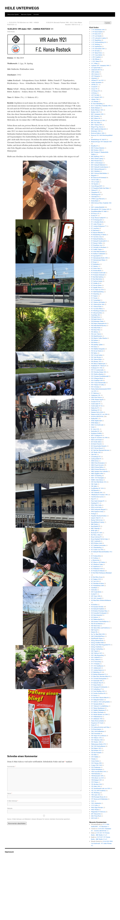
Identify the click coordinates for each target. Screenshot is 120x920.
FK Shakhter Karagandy (98, 349)
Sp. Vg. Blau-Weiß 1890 (98, 634)
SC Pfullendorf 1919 (97, 568)
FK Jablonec (94, 332)
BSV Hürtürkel (95, 171)
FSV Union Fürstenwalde (98, 382)
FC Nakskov (94, 266)
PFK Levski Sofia (96, 507)
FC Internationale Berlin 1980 (99, 258)
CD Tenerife (94, 184)
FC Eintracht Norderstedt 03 (99, 241)
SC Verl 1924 (95, 581)
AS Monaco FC (95, 91)
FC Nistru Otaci (95, 268)
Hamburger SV (95, 410)
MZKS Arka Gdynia (97, 480)
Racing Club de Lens (97, 520)
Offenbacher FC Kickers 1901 (99, 494)
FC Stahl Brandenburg (97, 292)
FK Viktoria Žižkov (96, 359)
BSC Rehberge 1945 (97, 156)
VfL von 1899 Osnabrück (98, 790)
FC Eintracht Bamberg (97, 239)
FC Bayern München (97, 232)
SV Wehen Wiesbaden (97, 712)
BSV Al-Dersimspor (97, 163)
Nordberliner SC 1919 (97, 488)
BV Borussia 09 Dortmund (98, 177)
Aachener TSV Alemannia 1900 (100, 65)
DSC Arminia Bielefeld (97, 207)
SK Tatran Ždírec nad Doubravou (100, 628)
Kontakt (36, 14)
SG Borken (94, 604)
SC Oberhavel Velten (97, 564)
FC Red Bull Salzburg (97, 277)
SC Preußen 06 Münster (98, 571)
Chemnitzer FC (95, 192)
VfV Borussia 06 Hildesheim (99, 799)
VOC (92, 801)
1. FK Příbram (95, 59)
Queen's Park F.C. (96, 518)
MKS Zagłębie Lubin (97, 473)
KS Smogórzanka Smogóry (99, 446)
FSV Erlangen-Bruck (97, 378)
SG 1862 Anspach (96, 598)
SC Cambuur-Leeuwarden (98, 545)
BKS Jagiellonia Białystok (98, 129)
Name (9, 793)
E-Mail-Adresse (12, 801)
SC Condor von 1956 (97, 549)
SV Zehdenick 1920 (96, 719)
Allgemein (94, 78)
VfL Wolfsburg (95, 793)
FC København (95, 264)
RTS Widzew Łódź (96, 543)
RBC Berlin (94, 524)
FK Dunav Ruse (95, 330)
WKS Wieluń (95, 809)
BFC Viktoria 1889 (96, 125)
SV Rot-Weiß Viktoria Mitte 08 (100, 697)
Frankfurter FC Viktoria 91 (98, 366)
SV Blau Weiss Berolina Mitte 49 (100, 676)
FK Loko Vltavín (96, 334)
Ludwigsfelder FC (96, 459)
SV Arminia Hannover (97, 670)
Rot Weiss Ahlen (96, 535)
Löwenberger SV (96, 456)
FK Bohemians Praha (97, 321)
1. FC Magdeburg (96, 40)
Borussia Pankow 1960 (97, 133)
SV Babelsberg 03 (96, 672)
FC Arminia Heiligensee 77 (98, 226)
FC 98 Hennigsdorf (96, 220)
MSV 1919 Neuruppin (97, 478)
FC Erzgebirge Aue (96, 245)
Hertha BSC (94, 418)
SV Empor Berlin (96, 685)
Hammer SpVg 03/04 (97, 412)
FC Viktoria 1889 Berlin (98, 302)
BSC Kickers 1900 (96, 150)
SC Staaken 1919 (96, 579)
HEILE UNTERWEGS (22, 7)
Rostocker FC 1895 (96, 533)
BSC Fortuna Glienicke (97, 148)
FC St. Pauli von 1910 (97, 289)
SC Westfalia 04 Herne (97, 583)
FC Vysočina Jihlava (97, 308)
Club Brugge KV (96, 194)
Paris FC (93, 499)
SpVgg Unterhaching (97, 649)
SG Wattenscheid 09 (96, 619)
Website (9, 808)
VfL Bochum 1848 (96, 784)
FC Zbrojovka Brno (96, 313)
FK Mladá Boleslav (96, 336)
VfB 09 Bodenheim (96, 769)
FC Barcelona (95, 230)
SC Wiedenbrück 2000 (97, 585)
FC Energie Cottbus (96, 243)
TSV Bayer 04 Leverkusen (98, 735)
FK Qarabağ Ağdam (97, 344)
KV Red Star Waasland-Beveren (100, 450)
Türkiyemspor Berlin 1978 (98, 744)
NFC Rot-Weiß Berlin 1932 (98, 482)
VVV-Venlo (94, 805)
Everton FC (94, 215)
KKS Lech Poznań (96, 440)
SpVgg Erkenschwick (97, 640)
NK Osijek (94, 484)
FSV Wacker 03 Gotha (97, 385)
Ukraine (93, 759)
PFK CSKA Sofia (96, 505)
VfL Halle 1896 (95, 786)
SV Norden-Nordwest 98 (98, 693)
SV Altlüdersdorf (96, 668)
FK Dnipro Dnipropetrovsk (99, 323)
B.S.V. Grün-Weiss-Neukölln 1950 (101, 106)
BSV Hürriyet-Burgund (97, 169)
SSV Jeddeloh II (95, 657)
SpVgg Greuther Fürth (97, 642)
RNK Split (94, 530)
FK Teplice (94, 353)
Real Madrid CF (95, 526)
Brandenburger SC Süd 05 (98, 139)
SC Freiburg (94, 558)
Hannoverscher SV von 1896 (99, 414)
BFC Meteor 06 (95, 118)
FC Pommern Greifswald (98, 273)
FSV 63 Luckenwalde (97, 370)
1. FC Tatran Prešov (96, 53)
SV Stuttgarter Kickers (97, 700)
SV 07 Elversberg (96, 661)
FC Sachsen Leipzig (96, 281)
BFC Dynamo (95, 116)
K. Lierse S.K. (95, 429)
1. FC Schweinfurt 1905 (98, 48)
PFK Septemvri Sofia (97, 511)
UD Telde (94, 754)
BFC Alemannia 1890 (97, 114)
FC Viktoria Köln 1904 (97, 304)
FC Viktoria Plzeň (96, 306)
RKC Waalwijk (95, 528)
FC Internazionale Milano (98, 260)
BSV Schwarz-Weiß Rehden (99, 173)
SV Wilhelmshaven (96, 716)
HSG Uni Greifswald (97, 425)
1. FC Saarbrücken (96, 46)
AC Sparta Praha (95, 67)
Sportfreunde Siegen (97, 638)
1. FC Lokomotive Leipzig (98, 38)
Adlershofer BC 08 (96, 70)
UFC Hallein (94, 757)
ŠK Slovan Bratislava (97, 623)
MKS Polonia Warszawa (98, 469)
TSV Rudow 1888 (96, 742)
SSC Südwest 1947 (96, 653)
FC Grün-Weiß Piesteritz (98, 251)
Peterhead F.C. (95, 503)
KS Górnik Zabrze (96, 442)
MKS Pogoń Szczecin (97, 465)
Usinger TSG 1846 (96, 765)
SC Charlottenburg (96, 547)
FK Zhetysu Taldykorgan (98, 363)
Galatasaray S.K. (96, 395)
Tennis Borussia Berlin (97, 721)
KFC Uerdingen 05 (96, 435)
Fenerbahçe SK (95, 315)
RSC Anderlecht (95, 541)
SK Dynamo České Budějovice (100, 621)
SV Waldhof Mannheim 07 (98, 710)
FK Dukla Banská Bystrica (98, 325)
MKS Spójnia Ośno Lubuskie (99, 471)
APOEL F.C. (94, 84)
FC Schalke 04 (95, 283)
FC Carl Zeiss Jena (96, 237)
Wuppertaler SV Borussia (98, 812)
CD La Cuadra (95, 182)
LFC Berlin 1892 (96, 452)
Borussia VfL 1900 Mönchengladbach (101, 135)
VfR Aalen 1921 (95, 795)
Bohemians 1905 (96, 131)
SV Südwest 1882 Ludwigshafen (100, 702)
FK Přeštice (94, 342)
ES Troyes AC (95, 213)
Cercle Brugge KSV (96, 186)
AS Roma (94, 93)
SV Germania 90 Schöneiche (99, 687)
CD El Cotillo (95, 180)
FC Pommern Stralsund (97, 275)
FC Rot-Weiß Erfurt (96, 279)
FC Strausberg (95, 294)
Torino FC (94, 725)
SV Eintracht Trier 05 (97, 683)
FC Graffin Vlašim (96, 249)
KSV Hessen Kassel (97, 448)
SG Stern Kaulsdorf (96, 615)
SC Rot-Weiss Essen (97, 577)
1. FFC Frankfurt (96, 57)
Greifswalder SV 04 (96, 406)
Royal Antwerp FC (96, 537)
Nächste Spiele (26, 14)
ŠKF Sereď (94, 630)
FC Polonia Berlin (96, 270)
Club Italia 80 (95, 196)
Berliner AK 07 (95, 112)
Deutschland (94, 201)
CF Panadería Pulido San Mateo (100, 188)
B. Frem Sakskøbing (97, 103)
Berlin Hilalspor (95, 108)
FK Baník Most (95, 317)
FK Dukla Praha (95, 327)
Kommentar (11, 766)
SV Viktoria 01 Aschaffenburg (99, 706)
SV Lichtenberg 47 (96, 689)
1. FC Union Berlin (96, 55)
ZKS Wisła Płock (96, 816)
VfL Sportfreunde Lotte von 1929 (100, 788)
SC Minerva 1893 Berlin (98, 562)
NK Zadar (94, 486)
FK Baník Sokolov (96, 319)
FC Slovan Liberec (96, 285)
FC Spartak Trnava (96, 287)
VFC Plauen (94, 782)
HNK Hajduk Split (96, 420)
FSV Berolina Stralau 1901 (98, 372)
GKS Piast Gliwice (96, 397)
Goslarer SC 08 (95, 401)
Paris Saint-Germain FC (98, 501)
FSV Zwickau (95, 387)
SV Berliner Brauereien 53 (98, 674)
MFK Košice (95, 461)
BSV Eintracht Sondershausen (99, 167)
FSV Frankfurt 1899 (97, 380)
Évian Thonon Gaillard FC (98, 218)
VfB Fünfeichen (95, 773)
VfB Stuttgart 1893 (96, 780)
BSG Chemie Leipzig (97, 158)
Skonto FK (94, 632)
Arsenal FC (94, 86)
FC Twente (94, 298)
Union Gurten (95, 761)
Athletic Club (95, 99)
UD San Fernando (96, 752)
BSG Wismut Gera (96, 160)
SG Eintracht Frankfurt (97, 609)
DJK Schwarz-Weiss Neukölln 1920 (101, 203)
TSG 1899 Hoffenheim (97, 731)
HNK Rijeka (94, 423)
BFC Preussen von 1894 (98, 120)
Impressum (9, 852)
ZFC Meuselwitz (96, 814)
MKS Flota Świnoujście (98, 463)
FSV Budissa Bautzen (97, 374)
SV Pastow (94, 695)
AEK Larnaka (95, 72)
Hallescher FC (95, 408)
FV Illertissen (95, 393)
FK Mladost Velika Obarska (99, 338)
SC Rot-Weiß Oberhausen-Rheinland (101, 573)
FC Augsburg (95, 228)
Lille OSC (94, 454)
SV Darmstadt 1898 (96, 680)
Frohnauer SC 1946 (96, 368)
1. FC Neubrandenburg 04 (98, 42)
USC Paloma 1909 (96, 763)
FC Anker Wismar (96, 224)
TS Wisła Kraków (96, 729)
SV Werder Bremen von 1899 (99, 714)
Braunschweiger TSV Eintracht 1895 (101, 141)
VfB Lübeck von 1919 (97, 778)
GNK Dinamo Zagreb (97, 399)
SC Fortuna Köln (96, 556)
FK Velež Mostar (96, 357)
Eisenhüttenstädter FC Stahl (99, 211)
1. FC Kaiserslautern (97, 32)
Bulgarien (94, 175)
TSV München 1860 (97, 740)
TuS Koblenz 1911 (96, 750)
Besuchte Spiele (13, 14)
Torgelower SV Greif (97, 723)
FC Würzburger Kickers (98, 311)
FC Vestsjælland (95, 300)
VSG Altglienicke (96, 803)
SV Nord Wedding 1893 (98, 691)
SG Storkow (94, 617)
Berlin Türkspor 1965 (97, 110)
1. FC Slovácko (95, 51)
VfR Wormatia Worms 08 (98, 797)
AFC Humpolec (95, 76)
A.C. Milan (94, 63)
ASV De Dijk (95, 95)
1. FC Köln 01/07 (96, 34)
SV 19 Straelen (95, 664)
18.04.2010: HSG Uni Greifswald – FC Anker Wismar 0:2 (102, 843)
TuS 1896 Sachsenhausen (98, 746)
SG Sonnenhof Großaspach (99, 613)
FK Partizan (94, 340)
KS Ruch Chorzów (96, 444)
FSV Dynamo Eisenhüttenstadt (99, 376)
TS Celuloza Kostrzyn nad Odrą (100, 727)
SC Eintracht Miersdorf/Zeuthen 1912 (101, 552)
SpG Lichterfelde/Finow (98, 636)
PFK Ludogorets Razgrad (98, 509)
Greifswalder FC (96, 404)
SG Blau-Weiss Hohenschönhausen (101, 600)
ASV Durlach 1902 (96, 97)
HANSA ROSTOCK (97, 416)
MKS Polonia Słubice (97, 467)
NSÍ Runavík (95, 490)
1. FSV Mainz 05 (96, 61)
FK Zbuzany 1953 (96, 361)
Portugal (93, 513)
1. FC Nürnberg (95, 44)
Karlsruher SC (95, 431)
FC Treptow (94, 296)
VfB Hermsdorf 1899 (97, 776)
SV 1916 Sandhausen (97, 666)
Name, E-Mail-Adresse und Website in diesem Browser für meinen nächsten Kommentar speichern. (38, 819)
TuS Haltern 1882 (96, 748)
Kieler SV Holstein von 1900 (99, 437)
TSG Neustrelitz (95, 733)
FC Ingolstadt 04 (96, 256)
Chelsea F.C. (94, 190)
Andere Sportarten (96, 82)
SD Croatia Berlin (96, 592)
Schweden (94, 590)
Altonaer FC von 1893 (97, 80)
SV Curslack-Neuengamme (98, 678)
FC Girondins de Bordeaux (98, 247)
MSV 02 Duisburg (96, 475)
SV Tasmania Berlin (96, 704)
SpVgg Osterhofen (96, 647)
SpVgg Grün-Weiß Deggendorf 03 (100, 645)
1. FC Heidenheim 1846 (98, 29)
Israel (92, 427)
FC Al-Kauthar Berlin (97, 222)
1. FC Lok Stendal (96, 36)
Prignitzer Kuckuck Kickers (99, 516)
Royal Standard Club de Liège (99, 539)
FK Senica (94, 346)
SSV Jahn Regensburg (97, 655)
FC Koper (94, 262)
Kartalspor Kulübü (96, 433)
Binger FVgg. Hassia (97, 127)
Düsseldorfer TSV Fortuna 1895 (100, 209)
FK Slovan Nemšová (97, 351)
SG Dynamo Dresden (97, 607)
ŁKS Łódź (94, 818)
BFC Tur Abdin (95, 122)
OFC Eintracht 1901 (96, 492)
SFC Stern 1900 (95, 596)
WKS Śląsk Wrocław (97, 807)
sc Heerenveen (95, 560)
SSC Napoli (94, 651)
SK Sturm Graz (95, 626)
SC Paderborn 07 (96, 566)
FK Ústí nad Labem (96, 355)
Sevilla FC (94, 594)
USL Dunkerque (95, 767)
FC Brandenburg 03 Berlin (98, 234)
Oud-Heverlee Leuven (97, 497)
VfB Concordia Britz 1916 (98, 771)
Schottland (94, 587)
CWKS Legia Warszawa (98, 199)
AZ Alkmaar (94, 101)
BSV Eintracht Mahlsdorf (98, 165)
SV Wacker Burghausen (98, 708)
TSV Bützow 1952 (96, 738)
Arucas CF (94, 89)
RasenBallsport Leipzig (97, 522)
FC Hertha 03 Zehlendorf (98, 253)
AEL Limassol (95, 74)
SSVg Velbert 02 (96, 659)
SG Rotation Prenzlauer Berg (99, 611)
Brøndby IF (94, 146)
